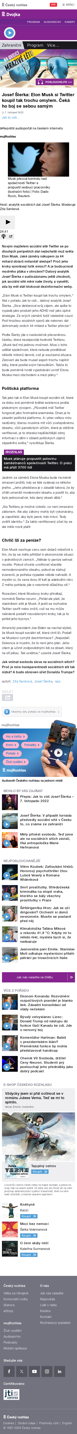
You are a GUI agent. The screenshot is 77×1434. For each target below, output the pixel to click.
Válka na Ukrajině (16, 1293)
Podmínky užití (49, 1423)
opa (57, 681)
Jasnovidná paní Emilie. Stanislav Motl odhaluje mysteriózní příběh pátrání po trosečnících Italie (47, 953)
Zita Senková (22, 681)
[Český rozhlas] (14, 4)
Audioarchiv (52, 22)
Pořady (11, 753)
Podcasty (10, 1342)
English (67, 1423)
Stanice (9, 1305)
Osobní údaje (27, 1423)
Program (33, 22)
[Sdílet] (10, 237)
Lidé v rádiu (48, 1305)
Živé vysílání (14, 762)
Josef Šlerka (43, 681)
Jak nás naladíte (52, 1293)
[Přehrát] (7, 222)
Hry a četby (14, 736)
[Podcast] (3, 237)
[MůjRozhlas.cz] (8, 137)
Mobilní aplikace (15, 1348)
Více (53, 45)
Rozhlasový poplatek (55, 1323)
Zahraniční (11, 45)
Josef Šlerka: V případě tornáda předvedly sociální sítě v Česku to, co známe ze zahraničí (46, 819)
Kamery (70, 22)
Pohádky (30, 745)
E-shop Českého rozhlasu (28, 1085)
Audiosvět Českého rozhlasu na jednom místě (32, 780)
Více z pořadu (16, 990)
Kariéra (45, 1311)
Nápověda (47, 1299)
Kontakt (46, 1317)
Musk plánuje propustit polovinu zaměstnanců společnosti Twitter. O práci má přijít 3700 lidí (38, 463)
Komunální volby (16, 1299)
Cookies (8, 1423)
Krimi (9, 745)
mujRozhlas (11, 725)
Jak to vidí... (10, 117)
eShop (8, 1311)
